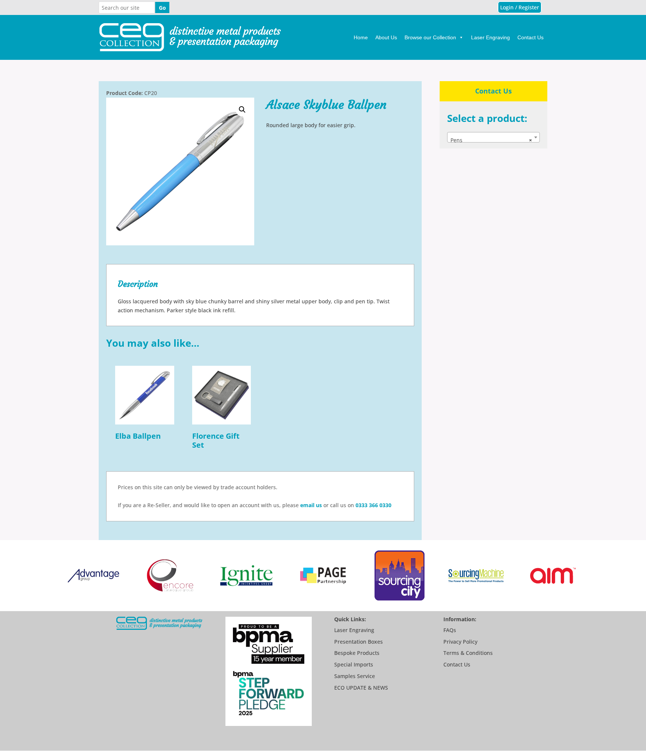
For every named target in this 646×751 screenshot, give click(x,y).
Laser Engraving (490, 37)
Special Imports (353, 664)
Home (361, 37)
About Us (386, 37)
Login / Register (519, 7)
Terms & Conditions (468, 652)
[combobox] (493, 137)
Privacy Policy (460, 641)
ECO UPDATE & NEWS (361, 687)
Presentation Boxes (358, 641)
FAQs (449, 630)
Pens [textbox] (491, 140)
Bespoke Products (356, 652)
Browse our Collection (430, 37)
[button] (242, 109)
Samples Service (354, 676)
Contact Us (530, 37)
